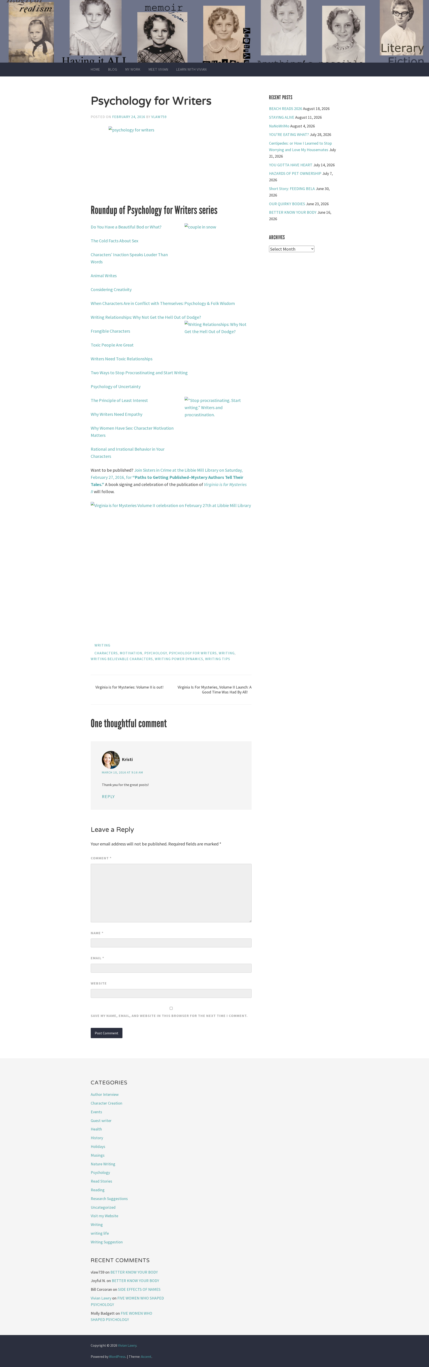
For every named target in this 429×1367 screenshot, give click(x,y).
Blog (112, 69)
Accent (146, 1356)
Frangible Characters (110, 331)
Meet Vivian (158, 69)
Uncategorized (103, 1207)
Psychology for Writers (193, 653)
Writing (102, 645)
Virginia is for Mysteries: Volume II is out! (129, 687)
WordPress (117, 1356)
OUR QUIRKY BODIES (287, 203)
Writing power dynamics (179, 659)
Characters (106, 653)
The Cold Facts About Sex (115, 240)
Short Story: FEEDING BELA (292, 188)
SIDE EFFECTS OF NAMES (139, 1289)
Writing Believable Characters (122, 659)
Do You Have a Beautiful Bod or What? (126, 227)
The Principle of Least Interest (119, 400)
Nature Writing (103, 1163)
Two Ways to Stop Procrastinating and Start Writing (140, 372)
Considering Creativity (111, 289)
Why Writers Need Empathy (116, 414)
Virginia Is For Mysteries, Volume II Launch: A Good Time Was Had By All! (215, 690)
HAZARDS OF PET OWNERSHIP (295, 173)
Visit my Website (104, 1215)
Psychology (155, 653)
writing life (100, 1233)
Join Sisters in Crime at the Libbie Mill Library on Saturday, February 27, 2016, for (167, 477)
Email (97, 958)
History (97, 1137)
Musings (98, 1155)
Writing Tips (217, 659)
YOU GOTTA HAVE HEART (290, 164)
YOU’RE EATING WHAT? (289, 134)
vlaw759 (159, 116)
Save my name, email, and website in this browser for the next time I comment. (169, 1015)
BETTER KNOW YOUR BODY (292, 212)
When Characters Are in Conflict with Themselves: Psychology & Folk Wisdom (163, 303)
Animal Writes (104, 275)
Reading (98, 1189)
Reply (108, 796)
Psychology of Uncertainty (116, 386)
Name (97, 933)
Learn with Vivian (191, 69)
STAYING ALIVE (281, 117)
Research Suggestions (109, 1198)
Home (95, 69)
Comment (101, 858)
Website (99, 983)
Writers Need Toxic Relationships (122, 358)
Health (96, 1129)
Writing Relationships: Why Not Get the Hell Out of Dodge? (146, 317)
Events (96, 1111)
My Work (133, 69)
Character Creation (106, 1103)
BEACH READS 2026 (285, 108)
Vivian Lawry (101, 1298)
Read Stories (101, 1181)
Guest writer (101, 1120)
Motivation (131, 653)
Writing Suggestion (107, 1241)
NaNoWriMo (279, 126)
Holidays (98, 1146)
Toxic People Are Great (112, 345)
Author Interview (105, 1094)
